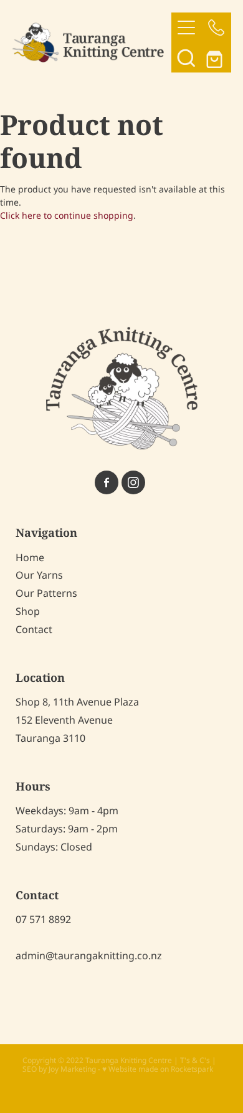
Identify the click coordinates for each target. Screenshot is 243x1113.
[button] (186, 57)
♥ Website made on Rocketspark (157, 1070)
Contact (34, 630)
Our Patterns (46, 594)
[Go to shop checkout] (216, 57)
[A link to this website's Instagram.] (133, 482)
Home (30, 558)
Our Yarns (39, 575)
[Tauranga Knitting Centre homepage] (91, 42)
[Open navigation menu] (186, 27)
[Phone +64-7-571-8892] (216, 27)
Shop (28, 612)
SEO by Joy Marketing (59, 1070)
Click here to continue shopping (66, 216)
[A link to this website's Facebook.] (106, 482)
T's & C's (195, 1061)
